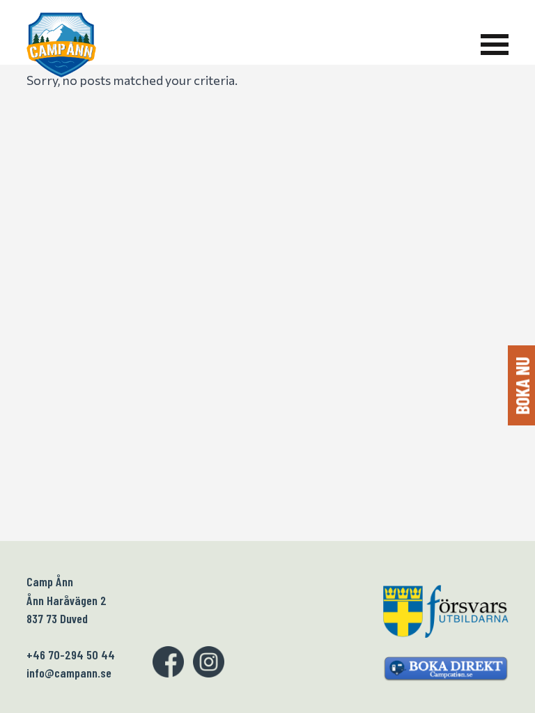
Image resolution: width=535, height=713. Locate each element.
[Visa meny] (495, 44)
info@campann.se (68, 672)
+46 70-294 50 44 (70, 654)
